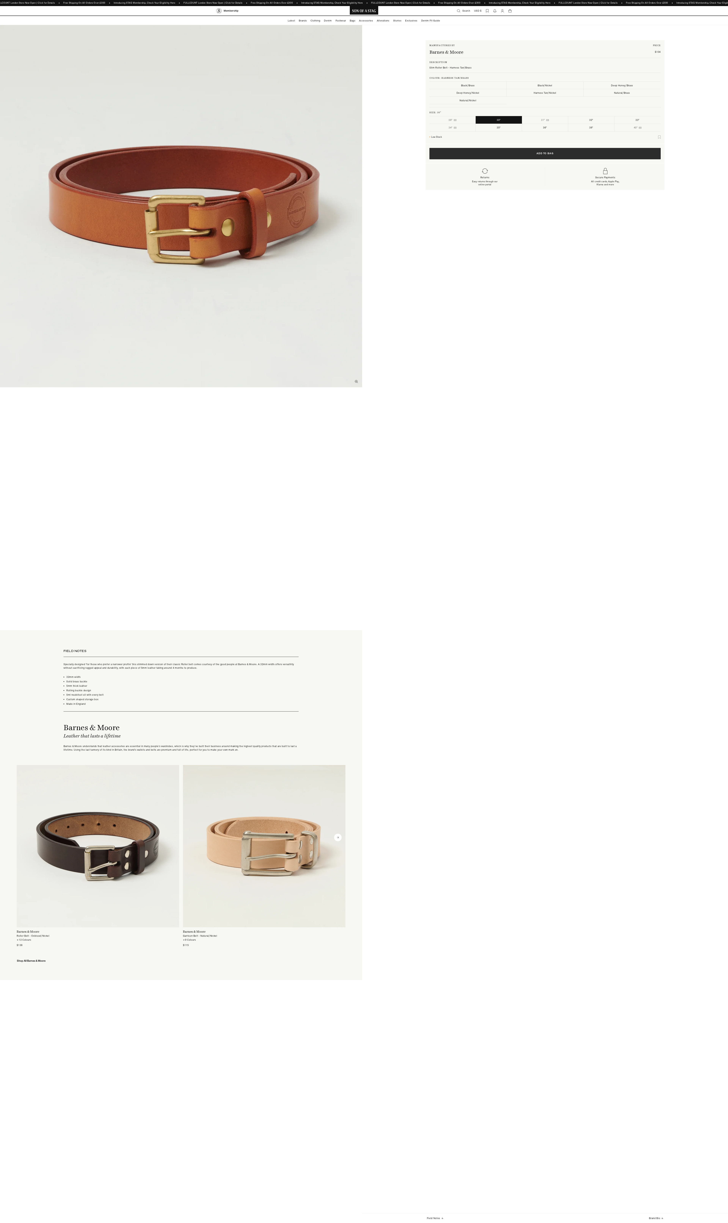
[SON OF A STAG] (364, 11)
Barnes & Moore (446, 52)
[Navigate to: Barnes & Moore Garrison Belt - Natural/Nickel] (264, 856)
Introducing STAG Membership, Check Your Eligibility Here (144, 2)
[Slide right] (338, 837)
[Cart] (510, 11)
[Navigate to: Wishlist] (487, 11)
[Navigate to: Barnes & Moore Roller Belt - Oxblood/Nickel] (98, 856)
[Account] (502, 11)
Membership (231, 10)
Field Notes (433, 1218)
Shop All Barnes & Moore (31, 960)
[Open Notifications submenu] (495, 11)
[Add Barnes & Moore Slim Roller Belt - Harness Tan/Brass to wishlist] (659, 137)
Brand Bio (654, 1218)
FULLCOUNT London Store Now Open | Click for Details (213, 2)
